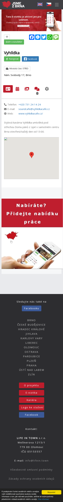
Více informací (43, 499)
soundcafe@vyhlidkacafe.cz (34, 109)
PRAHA (32, 365)
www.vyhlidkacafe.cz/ (30, 113)
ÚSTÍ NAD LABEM (31, 369)
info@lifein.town (37, 460)
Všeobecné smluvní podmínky (31, 469)
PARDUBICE (31, 356)
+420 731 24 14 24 (29, 104)
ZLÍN (31, 374)
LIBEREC (31, 342)
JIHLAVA (31, 333)
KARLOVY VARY (31, 338)
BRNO (31, 320)
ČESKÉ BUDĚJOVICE (31, 324)
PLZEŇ (31, 360)
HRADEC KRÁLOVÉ (31, 329)
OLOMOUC (31, 347)
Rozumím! (51, 492)
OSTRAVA (31, 351)
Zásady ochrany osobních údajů (31, 478)
